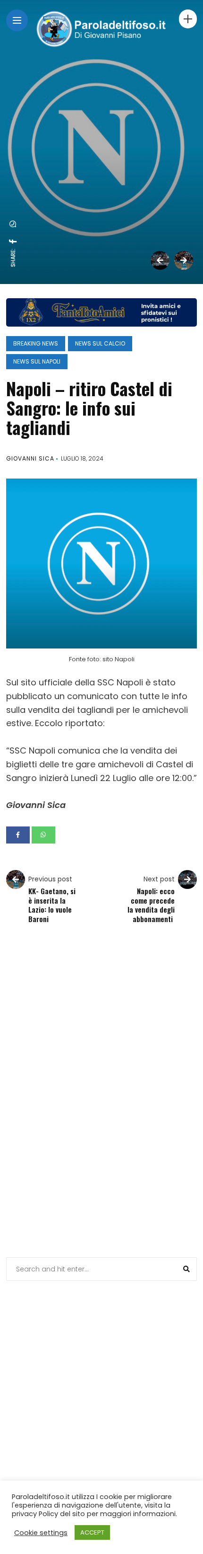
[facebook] (13, 241)
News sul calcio (100, 343)
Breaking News (35, 343)
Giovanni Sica (30, 458)
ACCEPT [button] (92, 1532)
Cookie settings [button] (41, 1532)
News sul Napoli (36, 361)
